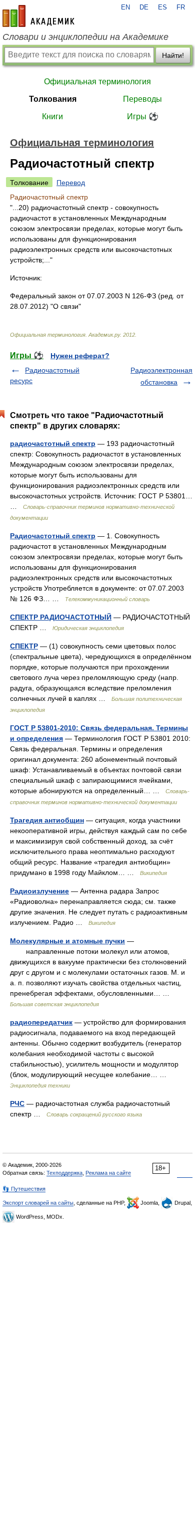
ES (162, 7)
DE (144, 7)
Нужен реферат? (80, 356)
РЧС (17, 1103)
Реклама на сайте (108, 1173)
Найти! (173, 55)
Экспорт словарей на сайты (38, 1203)
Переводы (142, 99)
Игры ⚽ (142, 116)
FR (180, 7)
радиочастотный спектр (53, 443)
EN (125, 7)
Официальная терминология (97, 81)
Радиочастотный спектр (53, 536)
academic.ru (38, 16)
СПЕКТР (24, 646)
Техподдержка (64, 1173)
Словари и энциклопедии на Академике (85, 37)
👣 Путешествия (24, 1189)
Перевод (70, 183)
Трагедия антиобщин (47, 820)
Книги (52, 116)
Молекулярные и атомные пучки (67, 941)
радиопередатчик (41, 1022)
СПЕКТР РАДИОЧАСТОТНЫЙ (61, 617)
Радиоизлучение (39, 891)
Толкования (52, 99)
